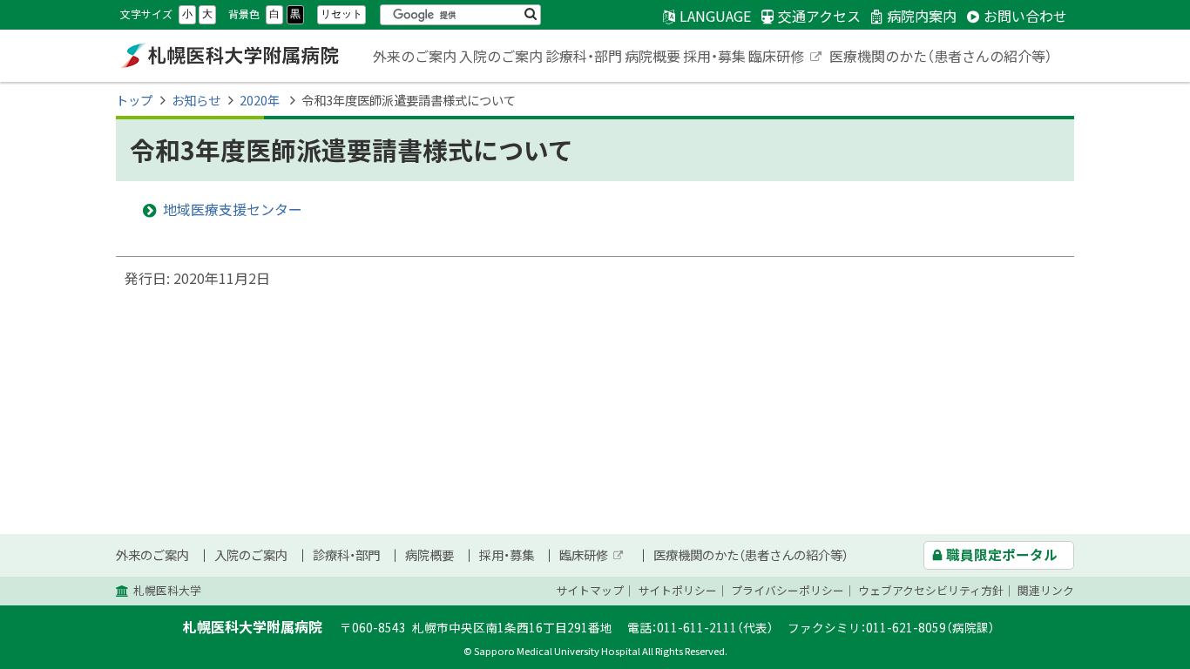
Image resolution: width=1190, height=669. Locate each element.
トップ (134, 100)
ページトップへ (1124, 659)
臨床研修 (785, 57)
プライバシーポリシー (787, 590)
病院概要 (652, 55)
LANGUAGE (715, 15)
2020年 (261, 100)
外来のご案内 (414, 55)
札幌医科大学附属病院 (229, 55)
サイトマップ (590, 590)
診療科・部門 (583, 55)
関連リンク (1046, 590)
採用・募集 (714, 55)
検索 (530, 14)
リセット (341, 14)
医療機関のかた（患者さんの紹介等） (940, 55)
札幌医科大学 (167, 590)
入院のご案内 (501, 55)
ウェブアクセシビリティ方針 (931, 590)
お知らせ (196, 100)
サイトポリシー (677, 590)
